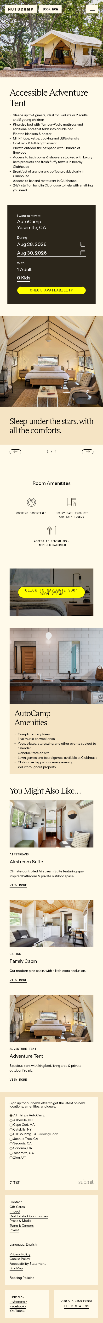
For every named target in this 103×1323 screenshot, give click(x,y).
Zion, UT (19, 1157)
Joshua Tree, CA (25, 1139)
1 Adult (24, 269)
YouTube (16, 1311)
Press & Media (20, 1221)
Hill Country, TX (35, 1134)
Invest (14, 1230)
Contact (16, 1202)
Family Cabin (23, 961)
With (20, 263)
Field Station (76, 1306)
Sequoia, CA (22, 1143)
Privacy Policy (20, 1254)
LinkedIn (16, 1297)
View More (18, 885)
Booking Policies (22, 1278)
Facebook (17, 1306)
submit (85, 1182)
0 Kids (23, 278)
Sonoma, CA (22, 1148)
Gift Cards (17, 1207)
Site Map (16, 1268)
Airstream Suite (26, 862)
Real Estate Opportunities (29, 1216)
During (22, 238)
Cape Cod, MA (24, 1125)
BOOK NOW (50, 9)
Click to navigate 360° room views (51, 592)
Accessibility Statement (28, 1264)
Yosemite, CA (31, 227)
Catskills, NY (22, 1129)
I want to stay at (28, 216)
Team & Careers (22, 1226)
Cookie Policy (20, 1259)
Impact (15, 1211)
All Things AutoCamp (29, 1115)
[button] (15, 451)
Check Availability (51, 290)
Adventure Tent (26, 1056)
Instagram (17, 1302)
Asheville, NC (23, 1120)
